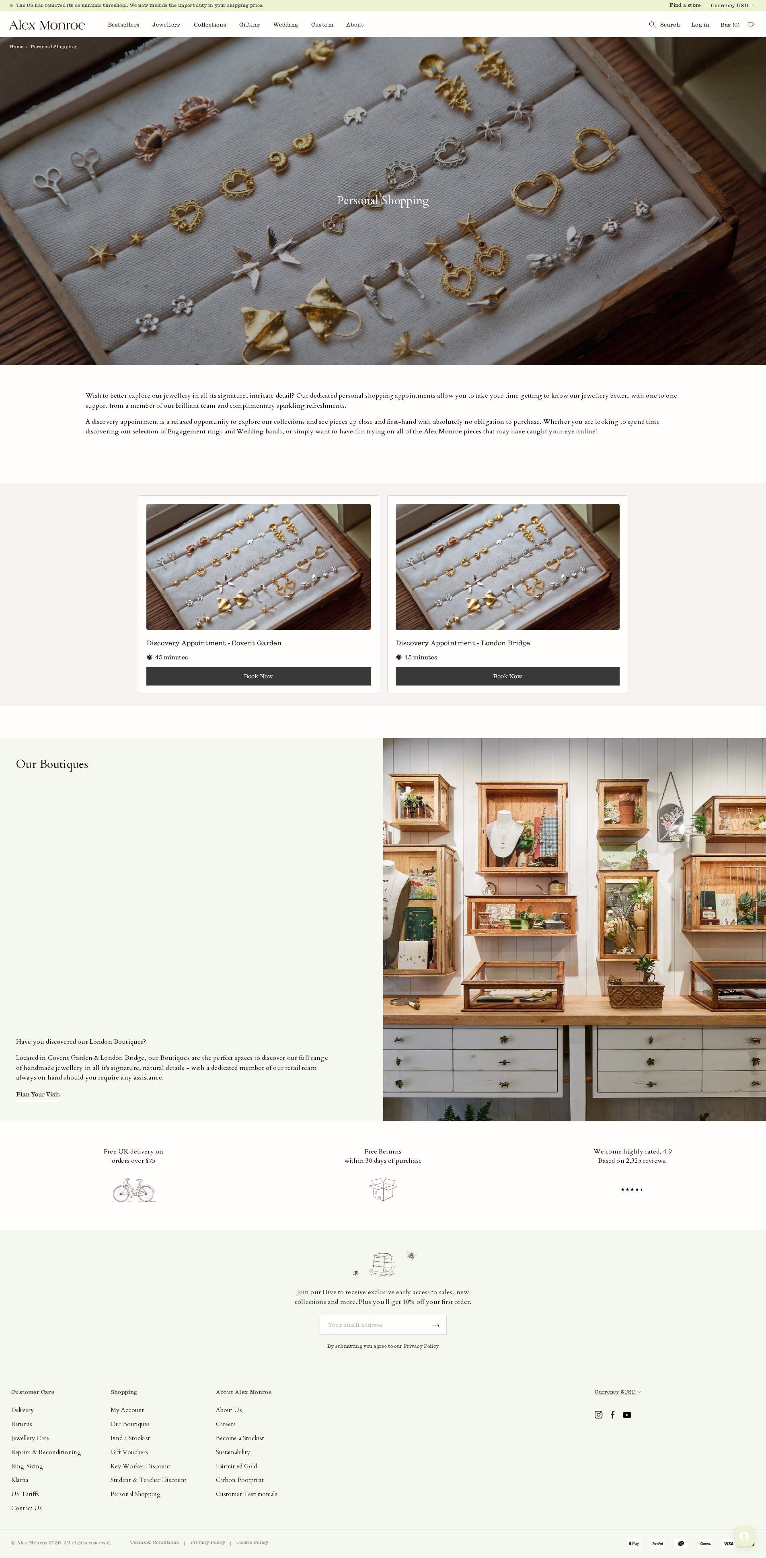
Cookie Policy (252, 1542)
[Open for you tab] (744, 1536)
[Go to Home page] (47, 25)
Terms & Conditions (154, 1542)
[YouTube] (627, 1415)
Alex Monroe (32, 1543)
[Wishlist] (754, 25)
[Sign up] (436, 1325)
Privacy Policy (421, 1346)
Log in (700, 24)
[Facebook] (613, 1415)
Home (16, 46)
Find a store (685, 5)
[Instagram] (599, 1415)
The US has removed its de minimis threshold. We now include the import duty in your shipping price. (140, 5)
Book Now (258, 676)
